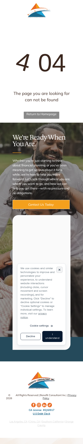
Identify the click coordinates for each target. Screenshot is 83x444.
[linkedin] (44, 405)
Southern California (52, 421)
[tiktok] (49, 405)
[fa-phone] (5, 12)
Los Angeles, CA (18, 421)
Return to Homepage (41, 114)
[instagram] (39, 405)
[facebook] (33, 405)
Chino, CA (34, 421)
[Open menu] (77, 10)
